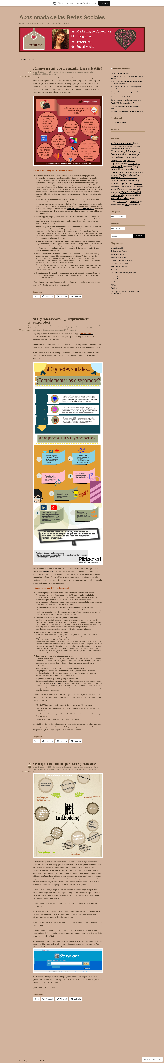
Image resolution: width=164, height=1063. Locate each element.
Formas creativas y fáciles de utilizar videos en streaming (127, 77)
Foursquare (129, 166)
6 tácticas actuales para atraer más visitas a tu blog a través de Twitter (126, 82)
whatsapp (132, 204)
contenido (70, 72)
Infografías (50, 769)
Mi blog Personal (117, 279)
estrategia (64, 328)
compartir (139, 152)
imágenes (114, 175)
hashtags (134, 169)
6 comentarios (25, 76)
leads (129, 178)
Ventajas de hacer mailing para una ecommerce (127, 111)
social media (51, 74)
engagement (117, 163)
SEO (44, 74)
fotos (124, 166)
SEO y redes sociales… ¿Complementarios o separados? (61, 320)
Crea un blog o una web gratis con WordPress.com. (34, 1061)
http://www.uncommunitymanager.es (123, 272)
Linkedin (115, 180)
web (74, 330)
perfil (115, 189)
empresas (51, 328)
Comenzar (104, 3)
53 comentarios (25, 330)
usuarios (134, 201)
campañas (129, 146)
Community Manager (71, 767)
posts (117, 192)
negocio (113, 186)
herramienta (80, 328)
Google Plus (116, 169)
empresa (44, 328)
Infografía (124, 175)
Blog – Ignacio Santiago (119, 266)
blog (61, 767)
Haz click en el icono (122, 68)
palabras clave (69, 769)
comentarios (81, 325)
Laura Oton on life (117, 248)
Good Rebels (115, 282)
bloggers (114, 146)
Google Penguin (47, 571)
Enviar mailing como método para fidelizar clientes (125, 93)
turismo (132, 198)
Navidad (139, 184)
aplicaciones (126, 143)
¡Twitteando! (116, 118)
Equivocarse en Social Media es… (122, 97)
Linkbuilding (37, 74)
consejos (83, 767)
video (142, 201)
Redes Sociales (53, 72)
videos (122, 204)
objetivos (134, 186)
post (113, 192)
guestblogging (88, 72)
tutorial (137, 199)
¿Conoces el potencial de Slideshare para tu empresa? (126, 87)
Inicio (23, 58)
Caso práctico (136, 146)
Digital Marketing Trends (119, 263)
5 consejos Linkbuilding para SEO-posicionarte (64, 763)
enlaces (57, 328)
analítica (115, 143)
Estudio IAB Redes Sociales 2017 (122, 103)
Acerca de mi (34, 58)
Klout (125, 178)
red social (117, 195)
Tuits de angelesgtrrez (118, 122)
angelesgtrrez (39, 72)
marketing (36, 330)
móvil (135, 184)
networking (119, 186)
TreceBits (114, 288)
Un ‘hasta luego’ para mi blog (121, 73)
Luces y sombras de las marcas (121, 260)
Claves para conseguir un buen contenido (53, 170)
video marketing (115, 204)
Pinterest (121, 188)
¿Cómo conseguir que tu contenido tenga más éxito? (67, 68)
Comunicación (118, 154)
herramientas (130, 171)
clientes (73, 325)
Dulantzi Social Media (118, 257)
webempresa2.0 (60, 683)
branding (123, 146)
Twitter (69, 330)
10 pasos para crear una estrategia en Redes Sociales (125, 107)
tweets (114, 201)
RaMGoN (114, 269)
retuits (126, 195)
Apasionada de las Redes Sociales (62, 17)
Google (43, 769)
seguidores (132, 195)
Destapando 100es (117, 254)
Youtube (137, 204)
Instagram (115, 177)
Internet (121, 178)
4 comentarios (25, 771)
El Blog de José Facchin (119, 251)
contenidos (79, 72)
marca (97, 328)
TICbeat (113, 285)
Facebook (71, 328)
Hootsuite (140, 172)
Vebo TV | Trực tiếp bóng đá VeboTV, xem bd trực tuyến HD (126, 292)
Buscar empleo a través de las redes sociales (126, 100)
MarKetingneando (117, 276)
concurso (89, 325)
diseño (134, 157)
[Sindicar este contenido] (111, 68)
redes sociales (58, 330)
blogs (119, 146)
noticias (127, 186)
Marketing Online (122, 183)
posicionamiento (46, 330)
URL (127, 202)
